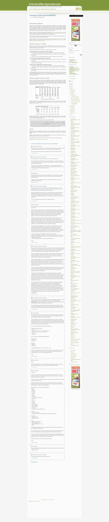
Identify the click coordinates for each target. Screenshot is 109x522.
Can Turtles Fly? (73, 181)
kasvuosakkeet (42, 139)
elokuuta (72, 94)
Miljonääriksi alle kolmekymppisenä (76, 339)
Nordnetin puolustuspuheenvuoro (75, 99)
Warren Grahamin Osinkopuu (75, 288)
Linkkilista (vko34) (73, 320)
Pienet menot (72, 322)
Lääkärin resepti (73, 306)
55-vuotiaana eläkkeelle (74, 264)
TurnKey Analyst (73, 222)
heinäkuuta (72, 105)
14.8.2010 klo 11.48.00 (34, 309)
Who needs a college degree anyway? (75, 175)
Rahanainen (72, 303)
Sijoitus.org (72, 351)
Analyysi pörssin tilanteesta (74, 283)
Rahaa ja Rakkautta (73, 204)
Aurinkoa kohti (72, 169)
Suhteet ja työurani (73, 172)
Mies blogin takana (36, 9)
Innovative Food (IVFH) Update (75, 142)
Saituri (72, 279)
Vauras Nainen (73, 316)
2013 (71, 84)
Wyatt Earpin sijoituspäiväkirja (75, 238)
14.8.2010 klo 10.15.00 (34, 242)
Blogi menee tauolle (73, 95)
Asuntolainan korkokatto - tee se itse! (75, 101)
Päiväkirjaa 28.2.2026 (73, 166)
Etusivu (31, 9)
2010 (71, 88)
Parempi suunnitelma (74, 168)
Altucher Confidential (74, 234)
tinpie (71, 282)
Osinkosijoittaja (73, 267)
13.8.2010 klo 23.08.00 (34, 182)
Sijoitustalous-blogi (73, 260)
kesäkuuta (72, 106)
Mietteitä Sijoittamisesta (74, 319)
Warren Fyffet (72, 138)
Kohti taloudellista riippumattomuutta (44, 4)
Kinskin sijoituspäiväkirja (74, 165)
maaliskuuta (72, 110)
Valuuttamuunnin (73, 350)
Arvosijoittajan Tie (73, 249)
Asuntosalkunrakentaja (74, 154)
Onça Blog (72, 313)
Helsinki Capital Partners (74, 196)
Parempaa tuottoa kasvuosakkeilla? (43, 15)
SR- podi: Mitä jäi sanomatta (74, 217)
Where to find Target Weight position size (76, 220)
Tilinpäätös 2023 (73, 194)
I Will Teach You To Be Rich (75, 130)
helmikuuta (72, 111)
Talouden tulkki (73, 208)
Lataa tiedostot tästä (72, 78)
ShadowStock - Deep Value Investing (76, 141)
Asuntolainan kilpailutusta (74, 286)
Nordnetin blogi (73, 158)
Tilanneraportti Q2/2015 (74, 289)
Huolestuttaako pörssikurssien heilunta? (76, 250)
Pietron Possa (72, 270)
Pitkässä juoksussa (73, 299)
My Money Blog (73, 126)
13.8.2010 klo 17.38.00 (34, 153)
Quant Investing (73, 229)
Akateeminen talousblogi (74, 340)
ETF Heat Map (73, 353)
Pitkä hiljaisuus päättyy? (74, 191)
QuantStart (72, 161)
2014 (71, 83)
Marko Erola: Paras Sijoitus (75, 389)
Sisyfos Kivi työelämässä (74, 171)
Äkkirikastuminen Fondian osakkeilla (75, 265)
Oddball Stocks (73, 212)
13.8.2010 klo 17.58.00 (34, 169)
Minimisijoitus (73, 337)
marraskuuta (72, 90)
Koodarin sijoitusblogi (74, 285)
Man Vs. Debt (72, 134)
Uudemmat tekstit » (51, 499)
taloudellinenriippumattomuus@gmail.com (74, 50)
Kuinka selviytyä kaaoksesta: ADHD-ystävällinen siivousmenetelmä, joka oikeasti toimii (75, 187)
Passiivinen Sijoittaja (35, 146)
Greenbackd (72, 241)
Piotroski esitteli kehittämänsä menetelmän (59, 32)
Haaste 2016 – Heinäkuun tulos (75, 280)
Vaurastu (72, 245)
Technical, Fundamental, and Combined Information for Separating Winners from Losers (49, 189)
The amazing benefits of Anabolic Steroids (76, 223)
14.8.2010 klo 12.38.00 (34, 356)
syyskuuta (72, 93)
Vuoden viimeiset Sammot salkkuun (75, 329)
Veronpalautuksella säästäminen (75, 304)
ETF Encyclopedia (73, 356)
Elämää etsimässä (73, 325)
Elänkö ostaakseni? (73, 275)
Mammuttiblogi (73, 216)
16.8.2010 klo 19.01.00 (34, 442)
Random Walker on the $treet (75, 345)
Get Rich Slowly (73, 200)
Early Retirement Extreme (74, 174)
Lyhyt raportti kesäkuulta (74, 323)
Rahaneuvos (72, 193)
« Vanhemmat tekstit (44, 499)
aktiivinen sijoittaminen (36, 139)
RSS (80, 8)
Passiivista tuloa (73, 256)
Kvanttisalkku (73, 252)
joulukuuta (72, 89)
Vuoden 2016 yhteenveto (74, 268)
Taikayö (72, 326)
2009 (71, 114)
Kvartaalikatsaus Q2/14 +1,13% (75, 307)
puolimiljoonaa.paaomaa (74, 190)
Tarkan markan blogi (74, 185)
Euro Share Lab (73, 219)
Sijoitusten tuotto (53, 9)
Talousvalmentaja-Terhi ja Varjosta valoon (76, 317)
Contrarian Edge (73, 151)
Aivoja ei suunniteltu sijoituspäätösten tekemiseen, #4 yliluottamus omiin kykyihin (75, 272)
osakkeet (46, 139)
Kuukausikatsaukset (45, 9)
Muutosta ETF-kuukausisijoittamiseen (75, 145)
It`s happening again (73, 239)
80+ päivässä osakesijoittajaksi (75, 342)
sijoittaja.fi (72, 122)
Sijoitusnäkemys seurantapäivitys (75, 139)
